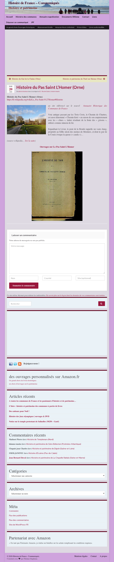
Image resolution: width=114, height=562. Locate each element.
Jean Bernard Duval (17, 457)
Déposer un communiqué (17, 22)
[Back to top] (107, 555)
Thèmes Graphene (30, 558)
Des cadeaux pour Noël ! (19, 411)
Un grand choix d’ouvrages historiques (20, 27)
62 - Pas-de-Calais (44, 91)
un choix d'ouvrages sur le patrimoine (23, 383)
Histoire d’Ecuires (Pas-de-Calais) (42, 453)
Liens (94, 17)
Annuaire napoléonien (49, 17)
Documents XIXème (70, 17)
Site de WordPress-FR (18, 524)
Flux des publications (18, 515)
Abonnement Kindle (45, 27)
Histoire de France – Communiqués (33, 2)
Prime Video (81, 27)
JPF (32, 22)
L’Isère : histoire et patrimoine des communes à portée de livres (35, 406)
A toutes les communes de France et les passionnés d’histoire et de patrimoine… (42, 400)
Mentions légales (80, 556)
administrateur (23, 91)
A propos (103, 556)
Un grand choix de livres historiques (22, 380)
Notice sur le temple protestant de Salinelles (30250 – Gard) (34, 421)
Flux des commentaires (19, 520)
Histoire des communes (26, 17)
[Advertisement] (57, 54)
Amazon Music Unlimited (64, 27)
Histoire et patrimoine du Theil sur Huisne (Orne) (82, 78)
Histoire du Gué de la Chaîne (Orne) (26, 78)
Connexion (13, 511)
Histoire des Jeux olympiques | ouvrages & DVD (29, 416)
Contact (85, 17)
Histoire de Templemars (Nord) (40, 439)
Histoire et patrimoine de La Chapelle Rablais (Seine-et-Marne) (58, 457)
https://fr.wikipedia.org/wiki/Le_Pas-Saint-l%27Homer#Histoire (35, 99)
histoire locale (55, 91)
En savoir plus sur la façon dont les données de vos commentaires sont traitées (75, 295)
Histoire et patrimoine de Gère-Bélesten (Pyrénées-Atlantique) (53, 444)
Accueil (9, 17)
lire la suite (30, 140)
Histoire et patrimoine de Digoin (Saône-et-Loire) (53, 448)
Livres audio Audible (96, 27)
